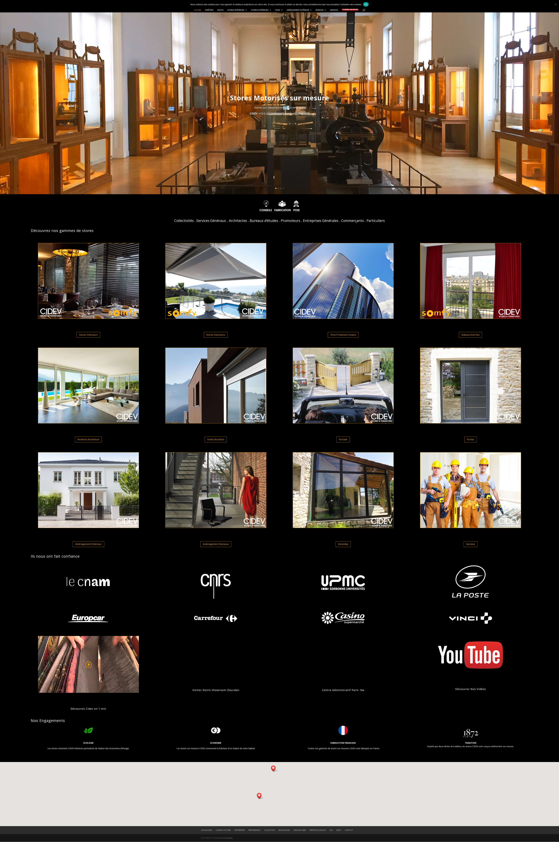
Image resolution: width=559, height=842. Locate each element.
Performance (254, 830)
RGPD (338, 830)
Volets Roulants (215, 439)
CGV (331, 830)
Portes (470, 439)
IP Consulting (227, 838)
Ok (366, 4)
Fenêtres (209, 10)
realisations (284, 830)
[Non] (555, 4)
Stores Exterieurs (215, 334)
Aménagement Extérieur (298, 10)
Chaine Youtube (223, 830)
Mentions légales (318, 830)
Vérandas (343, 544)
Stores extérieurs (260, 10)
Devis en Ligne (300, 830)
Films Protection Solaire (343, 334)
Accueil (197, 10)
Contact (349, 830)
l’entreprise (239, 830)
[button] (274, 768)
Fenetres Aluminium (88, 439)
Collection (269, 830)
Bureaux (319, 10)
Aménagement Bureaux (216, 544)
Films (277, 10)
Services (334, 10)
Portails (343, 439)
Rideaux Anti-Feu (470, 334)
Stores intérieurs (235, 10)
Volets (220, 10)
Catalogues (206, 830)
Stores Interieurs (88, 334)
